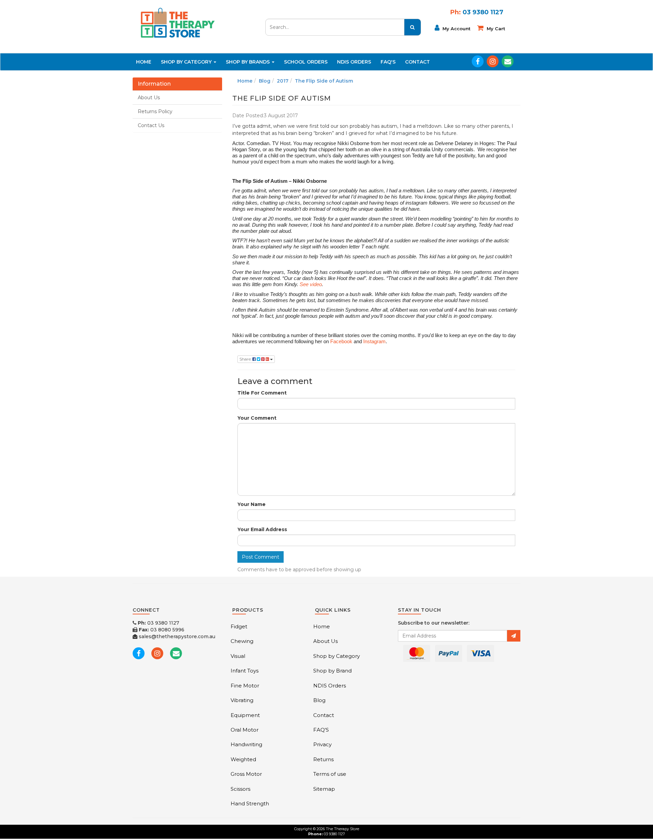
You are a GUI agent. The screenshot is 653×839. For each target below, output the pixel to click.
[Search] (412, 27)
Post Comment (260, 557)
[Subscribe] (513, 636)
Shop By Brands (248, 62)
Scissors (240, 789)
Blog (264, 81)
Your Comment (257, 418)
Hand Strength (250, 803)
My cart (495, 28)
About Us (149, 97)
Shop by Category (336, 656)
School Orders (306, 62)
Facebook (341, 341)
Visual (238, 656)
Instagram (374, 341)
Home (143, 62)
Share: (245, 359)
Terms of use (329, 774)
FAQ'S (388, 62)
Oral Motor (244, 730)
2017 (282, 81)
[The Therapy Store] (177, 22)
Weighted (243, 759)
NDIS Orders (354, 62)
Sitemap (324, 789)
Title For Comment (262, 393)
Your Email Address (262, 529)
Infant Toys (244, 670)
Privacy (322, 744)
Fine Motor (245, 685)
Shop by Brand (332, 670)
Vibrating (242, 700)
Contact (417, 62)
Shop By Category (187, 62)
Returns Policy (155, 111)
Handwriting (246, 744)
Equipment (245, 715)
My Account (455, 28)
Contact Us (151, 125)
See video (311, 284)
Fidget (239, 626)
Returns (323, 759)
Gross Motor (246, 774)
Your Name (251, 504)
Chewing (242, 641)
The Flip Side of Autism (324, 81)
